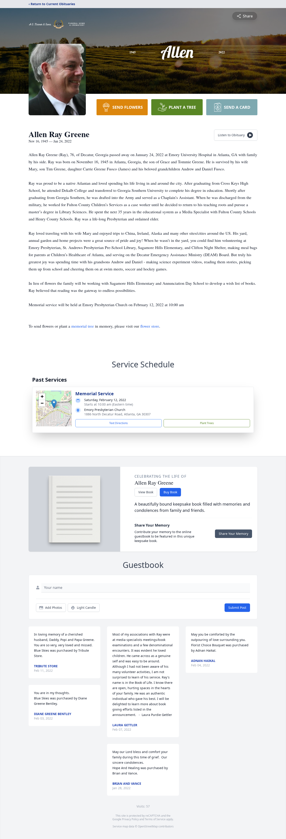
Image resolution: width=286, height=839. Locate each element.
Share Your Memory (233, 533)
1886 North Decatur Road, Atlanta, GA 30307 (117, 414)
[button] (54, 403)
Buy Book (170, 492)
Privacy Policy (130, 819)
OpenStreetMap (148, 826)
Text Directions (118, 423)
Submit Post (237, 607)
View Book (145, 492)
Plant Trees (207, 423)
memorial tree (82, 326)
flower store (149, 326)
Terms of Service (155, 819)
